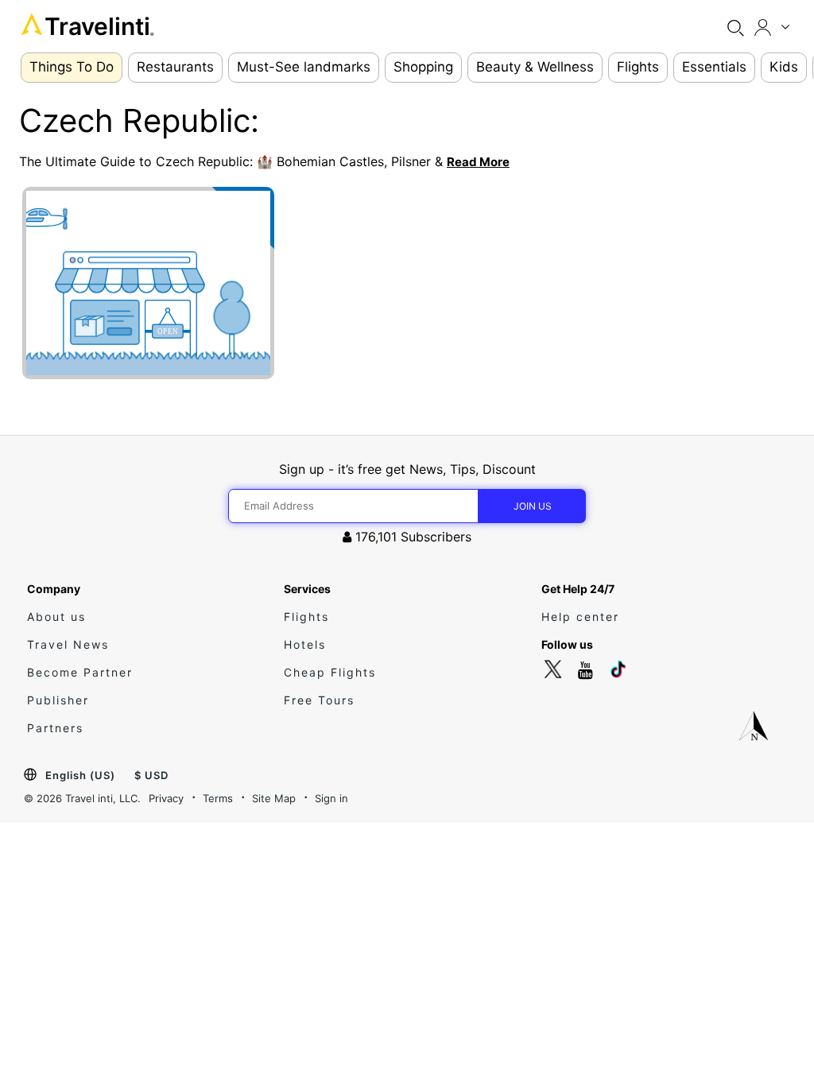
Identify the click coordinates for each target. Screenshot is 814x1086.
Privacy (166, 798)
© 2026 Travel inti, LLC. (82, 798)
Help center (580, 616)
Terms (218, 798)
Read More (478, 161)
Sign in (331, 798)
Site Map (274, 798)
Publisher (58, 700)
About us (56, 616)
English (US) (80, 775)
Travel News (68, 644)
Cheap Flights (330, 672)
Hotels (305, 644)
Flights (306, 616)
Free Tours (319, 700)
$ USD (151, 775)
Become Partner (80, 672)
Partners (55, 728)
